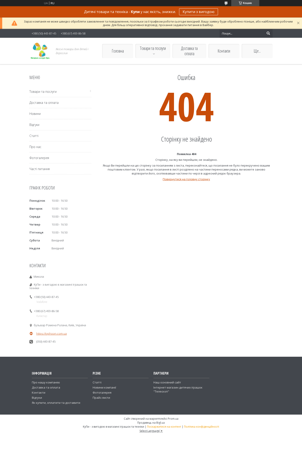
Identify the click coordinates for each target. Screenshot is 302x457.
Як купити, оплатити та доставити (56, 403)
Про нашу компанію (46, 382)
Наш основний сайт (167, 382)
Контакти (224, 51)
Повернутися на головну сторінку (186, 179)
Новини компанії (104, 387)
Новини (35, 114)
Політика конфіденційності (201, 427)
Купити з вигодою (198, 11)
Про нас (35, 147)
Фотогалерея (39, 158)
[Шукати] (268, 33)
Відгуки (34, 125)
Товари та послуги (153, 48)
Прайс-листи (101, 398)
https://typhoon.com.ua (51, 333)
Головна (118, 51)
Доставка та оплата (189, 51)
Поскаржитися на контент (164, 427)
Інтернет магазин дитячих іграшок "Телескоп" (178, 389)
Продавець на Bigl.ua (151, 423)
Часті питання (39, 169)
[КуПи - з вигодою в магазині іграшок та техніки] (40, 51)
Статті (33, 136)
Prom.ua (173, 419)
